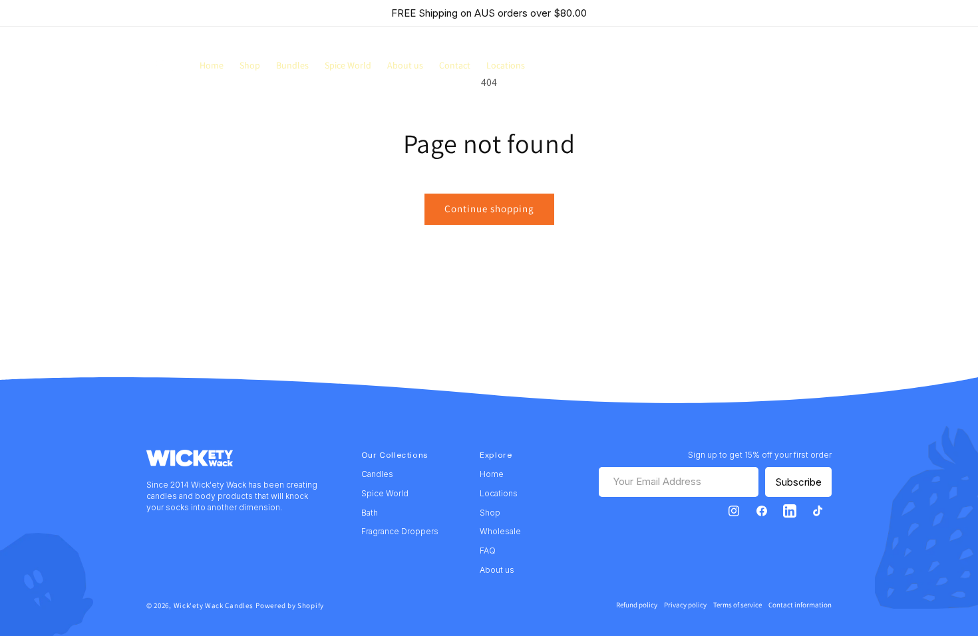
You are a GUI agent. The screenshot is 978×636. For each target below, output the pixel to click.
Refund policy (636, 604)
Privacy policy (685, 604)
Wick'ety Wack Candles (213, 605)
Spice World (384, 493)
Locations (499, 493)
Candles (377, 474)
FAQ (488, 551)
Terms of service (737, 604)
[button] (827, 65)
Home (492, 474)
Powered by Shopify (289, 605)
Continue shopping (489, 208)
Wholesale (500, 531)
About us (497, 570)
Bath (369, 513)
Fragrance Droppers (399, 531)
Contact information (800, 604)
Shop (490, 513)
